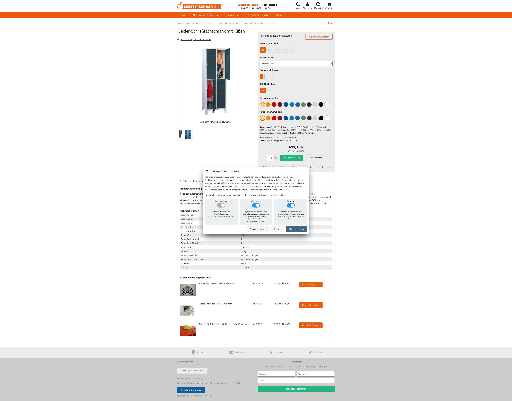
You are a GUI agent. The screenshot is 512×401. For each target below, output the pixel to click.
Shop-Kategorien (204, 15)
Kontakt (279, 15)
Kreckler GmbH (207, 395)
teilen (327, 167)
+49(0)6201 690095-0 (192, 370)
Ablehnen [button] (278, 229)
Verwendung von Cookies (273, 195)
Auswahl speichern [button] (258, 229)
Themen (230, 15)
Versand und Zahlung (205, 383)
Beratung (181, 383)
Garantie (191, 383)
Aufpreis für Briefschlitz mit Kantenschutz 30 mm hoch (224, 324)
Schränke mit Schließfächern (203, 23)
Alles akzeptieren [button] (297, 229)
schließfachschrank (194, 193)
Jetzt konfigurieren (310, 284)
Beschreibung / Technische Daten (196, 39)
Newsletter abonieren (296, 388)
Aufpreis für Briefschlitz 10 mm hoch (215, 303)
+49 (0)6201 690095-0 (267, 5)
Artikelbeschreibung (189, 181)
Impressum (230, 383)
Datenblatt (314, 167)
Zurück (332, 23)
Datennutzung (251, 195)
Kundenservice (251, 15)
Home (182, 15)
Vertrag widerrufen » (191, 390)
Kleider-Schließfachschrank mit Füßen (257, 23)
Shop (187, 23)
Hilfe (267, 15)
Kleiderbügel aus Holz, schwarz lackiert (216, 283)
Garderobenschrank (188, 197)
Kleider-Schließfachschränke (228, 23)
